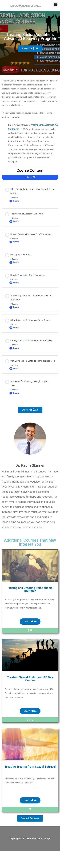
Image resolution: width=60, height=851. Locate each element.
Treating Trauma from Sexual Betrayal (30, 766)
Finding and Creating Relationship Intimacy (30, 589)
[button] (55, 4)
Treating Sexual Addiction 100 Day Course (30, 679)
